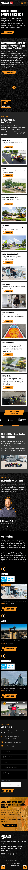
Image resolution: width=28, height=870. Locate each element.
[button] (25, 2)
